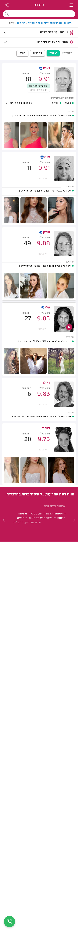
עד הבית (37, 53)
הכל (51, 53)
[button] (4, 520)
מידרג (39, 5)
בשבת (22, 53)
